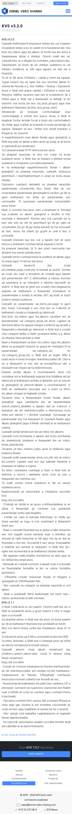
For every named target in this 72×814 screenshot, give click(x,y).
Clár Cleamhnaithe (53, 783)
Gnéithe (18, 770)
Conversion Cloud (53, 770)
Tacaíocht (41, 3)
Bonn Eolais (26, 3)
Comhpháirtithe (19, 778)
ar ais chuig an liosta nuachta (18, 734)
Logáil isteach (61, 3)
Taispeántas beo (19, 783)
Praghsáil (53, 778)
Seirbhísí (53, 774)
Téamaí (18, 774)
